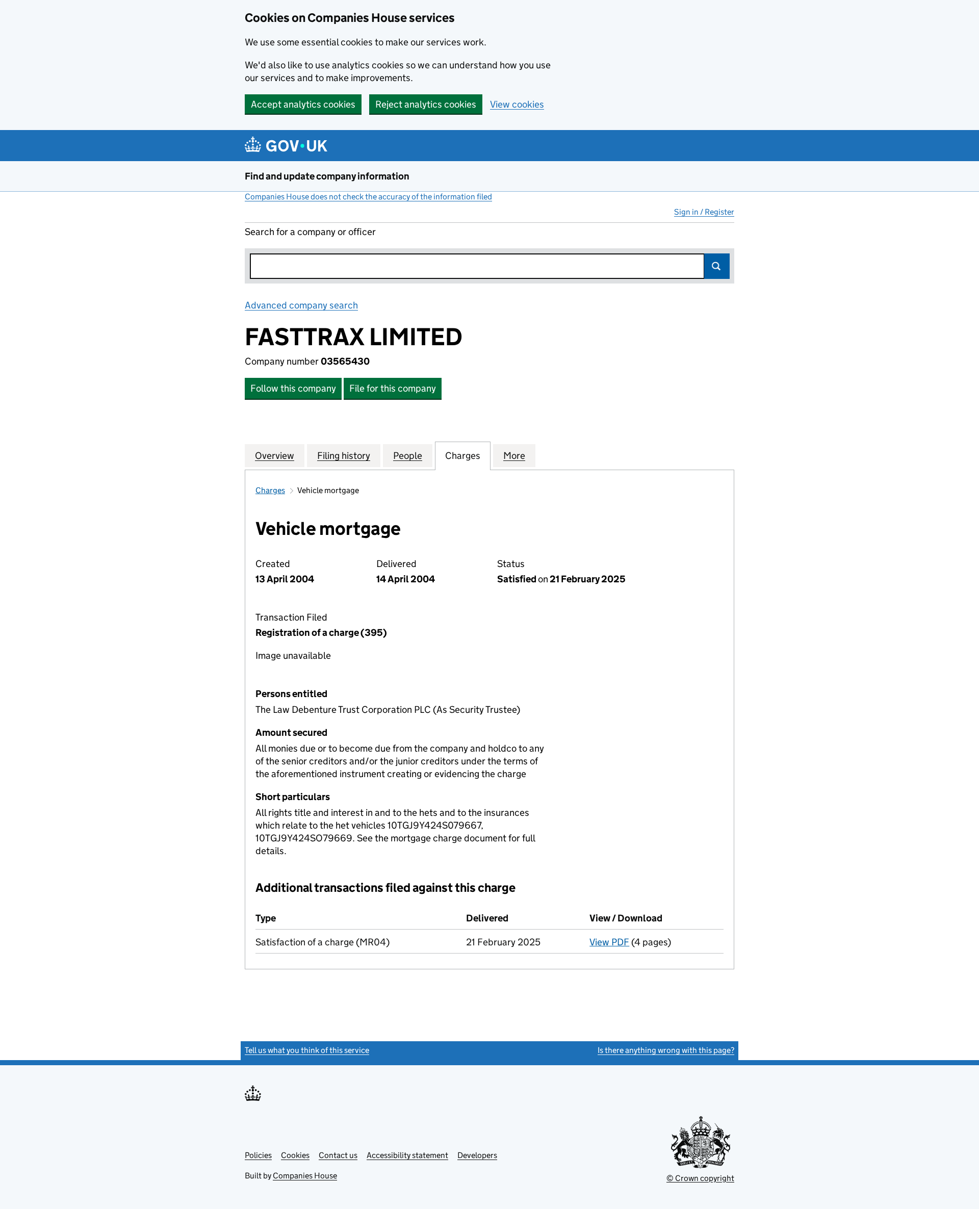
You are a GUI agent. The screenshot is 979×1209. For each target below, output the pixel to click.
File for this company (392, 388)
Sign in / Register (704, 212)
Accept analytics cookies (303, 104)
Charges (270, 490)
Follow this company (293, 388)
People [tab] (407, 455)
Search (717, 266)
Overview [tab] (274, 455)
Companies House (305, 1175)
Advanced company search (301, 305)
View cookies (517, 104)
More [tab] (514, 455)
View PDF (609, 942)
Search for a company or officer (310, 232)
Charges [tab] (462, 455)
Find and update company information (327, 176)
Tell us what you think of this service (307, 1050)
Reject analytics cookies (425, 104)
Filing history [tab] (343, 455)
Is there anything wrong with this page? (666, 1050)
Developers (477, 1155)
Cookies (295, 1155)
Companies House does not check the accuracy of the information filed (368, 196)
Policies (258, 1155)
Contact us (338, 1155)
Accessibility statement (407, 1155)
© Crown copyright (700, 1178)
